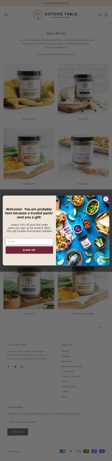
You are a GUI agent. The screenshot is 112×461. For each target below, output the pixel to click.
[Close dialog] (105, 199)
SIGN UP (29, 250)
